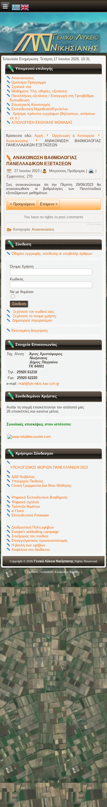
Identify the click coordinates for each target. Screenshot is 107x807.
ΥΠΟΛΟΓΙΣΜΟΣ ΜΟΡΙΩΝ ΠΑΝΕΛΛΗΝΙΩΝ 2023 (49, 467)
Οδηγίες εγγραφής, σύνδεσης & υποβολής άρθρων (52, 254)
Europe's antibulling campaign (35, 532)
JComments (94, 224)
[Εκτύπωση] (91, 171)
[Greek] (16, 7)
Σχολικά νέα (21, 87)
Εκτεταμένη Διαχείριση (29, 330)
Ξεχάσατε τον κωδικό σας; (34, 311)
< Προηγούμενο (22, 204)
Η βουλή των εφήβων (28, 545)
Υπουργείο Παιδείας (27, 481)
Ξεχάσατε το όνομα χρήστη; (35, 316)
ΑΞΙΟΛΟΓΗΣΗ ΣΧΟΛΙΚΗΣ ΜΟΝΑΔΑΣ (42, 122)
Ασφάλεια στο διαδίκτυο (31, 550)
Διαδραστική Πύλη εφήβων (33, 527)
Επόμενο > (49, 204)
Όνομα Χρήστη (21, 266)
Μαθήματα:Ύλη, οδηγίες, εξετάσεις (39, 91)
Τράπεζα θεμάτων (26, 506)
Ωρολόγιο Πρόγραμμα (29, 82)
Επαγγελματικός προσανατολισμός (39, 540)
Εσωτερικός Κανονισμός (31, 105)
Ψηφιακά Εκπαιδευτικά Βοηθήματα (39, 497)
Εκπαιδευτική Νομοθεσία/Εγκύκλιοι (40, 109)
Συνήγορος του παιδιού (30, 536)
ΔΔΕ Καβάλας (23, 477)
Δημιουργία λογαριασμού (32, 320)
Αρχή (39, 136)
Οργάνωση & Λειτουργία (73, 136)
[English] (24, 7)
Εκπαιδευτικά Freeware (30, 515)
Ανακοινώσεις (23, 78)
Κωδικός (16, 279)
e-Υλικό (18, 511)
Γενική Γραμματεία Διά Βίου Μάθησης (41, 485)
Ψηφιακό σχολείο (25, 502)
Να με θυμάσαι (21, 292)
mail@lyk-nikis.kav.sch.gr (38, 384)
